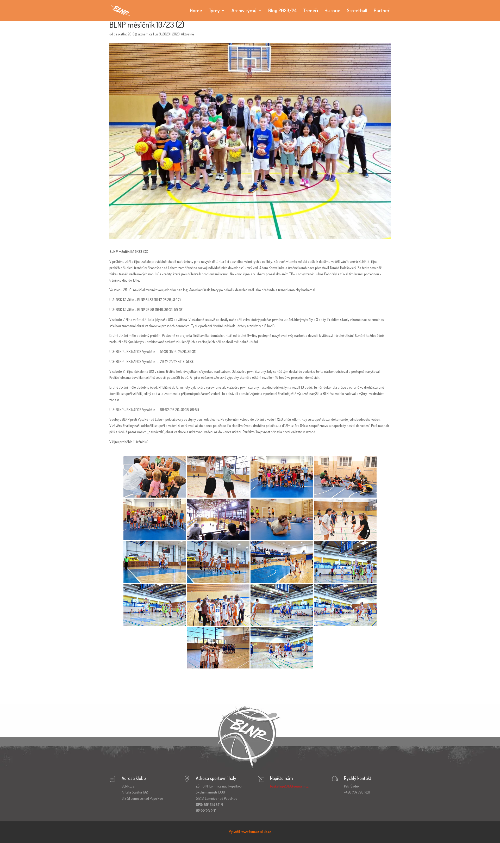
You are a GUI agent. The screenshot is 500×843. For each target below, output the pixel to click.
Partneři (382, 11)
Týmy (214, 11)
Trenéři (310, 11)
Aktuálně (187, 34)
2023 (176, 34)
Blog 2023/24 (282, 11)
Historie (332, 11)
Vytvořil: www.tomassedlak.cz (250, 831)
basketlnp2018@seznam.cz (133, 34)
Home (196, 11)
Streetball (357, 11)
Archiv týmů (244, 11)
